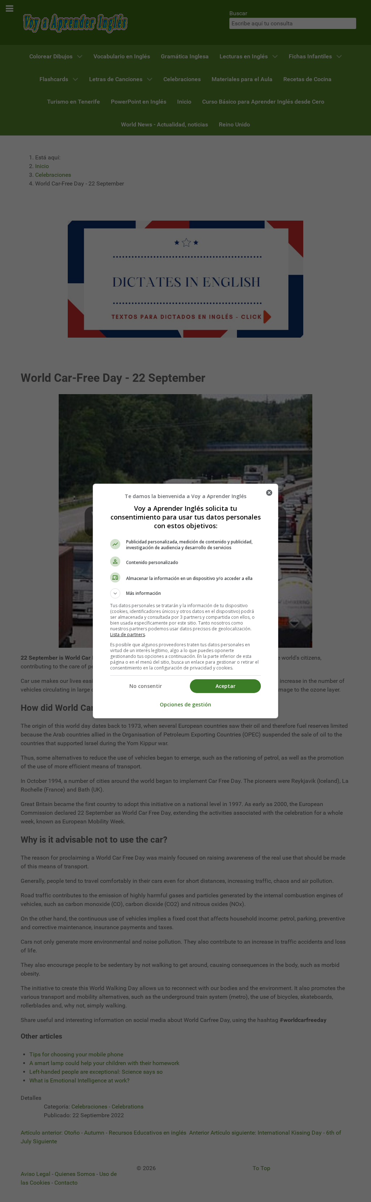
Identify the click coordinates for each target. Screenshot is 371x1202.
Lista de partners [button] (127, 634)
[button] (185, 593)
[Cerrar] (269, 492)
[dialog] (185, 601)
